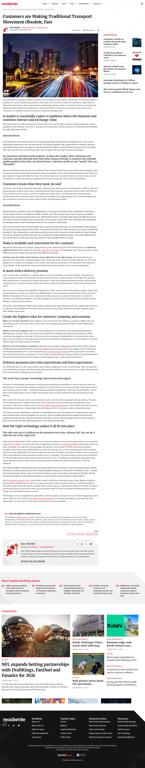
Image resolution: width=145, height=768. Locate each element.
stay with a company (50, 250)
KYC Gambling (124, 733)
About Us (36, 721)
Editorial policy (22, 517)
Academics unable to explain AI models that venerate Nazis (115, 41)
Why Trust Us (37, 725)
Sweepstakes (83, 4)
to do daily (15, 444)
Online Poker (66, 733)
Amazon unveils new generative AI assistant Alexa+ (115, 68)
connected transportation (18, 480)
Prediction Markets (80, 639)
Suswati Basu (7, 680)
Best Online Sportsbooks (99, 721)
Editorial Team (38, 729)
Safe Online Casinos (97, 725)
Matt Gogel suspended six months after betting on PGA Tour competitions (122, 660)
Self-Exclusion (124, 729)
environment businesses (42, 498)
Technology (80, 534)
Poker (72, 4)
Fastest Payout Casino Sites (100, 733)
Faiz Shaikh (28, 543)
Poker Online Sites (97, 729)
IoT (72, 534)
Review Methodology (127, 721)
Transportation (91, 534)
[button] (142, 3)
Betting (54, 4)
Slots (63, 4)
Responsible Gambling (127, 725)
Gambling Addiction (126, 737)
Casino (44, 4)
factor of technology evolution (55, 351)
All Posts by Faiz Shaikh (33, 561)
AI (69, 534)
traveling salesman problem (54, 405)
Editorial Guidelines (40, 733)
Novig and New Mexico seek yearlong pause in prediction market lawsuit (122, 684)
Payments (96, 4)
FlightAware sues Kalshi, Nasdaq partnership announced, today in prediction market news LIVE (130, 590)
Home (5, 9)
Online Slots (65, 737)
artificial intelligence (69, 444)
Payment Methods (68, 729)
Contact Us (36, 737)
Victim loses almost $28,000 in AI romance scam (115, 55)
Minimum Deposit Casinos (100, 737)
